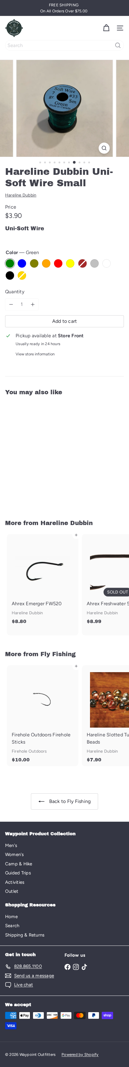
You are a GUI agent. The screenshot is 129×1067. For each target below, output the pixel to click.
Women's (14, 854)
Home (11, 916)
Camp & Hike (18, 864)
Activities (14, 882)
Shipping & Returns (24, 935)
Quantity (14, 291)
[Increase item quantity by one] (33, 304)
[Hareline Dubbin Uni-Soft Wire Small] (42, 453)
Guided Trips (18, 873)
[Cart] (106, 28)
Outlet (11, 891)
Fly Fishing (58, 654)
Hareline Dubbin (66, 523)
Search (12, 925)
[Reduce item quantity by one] (11, 304)
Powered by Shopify (80, 1054)
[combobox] (64, 45)
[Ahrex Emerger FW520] (42, 581)
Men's (11, 845)
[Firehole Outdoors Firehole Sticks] (42, 715)
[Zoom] (104, 148)
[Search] (118, 45)
